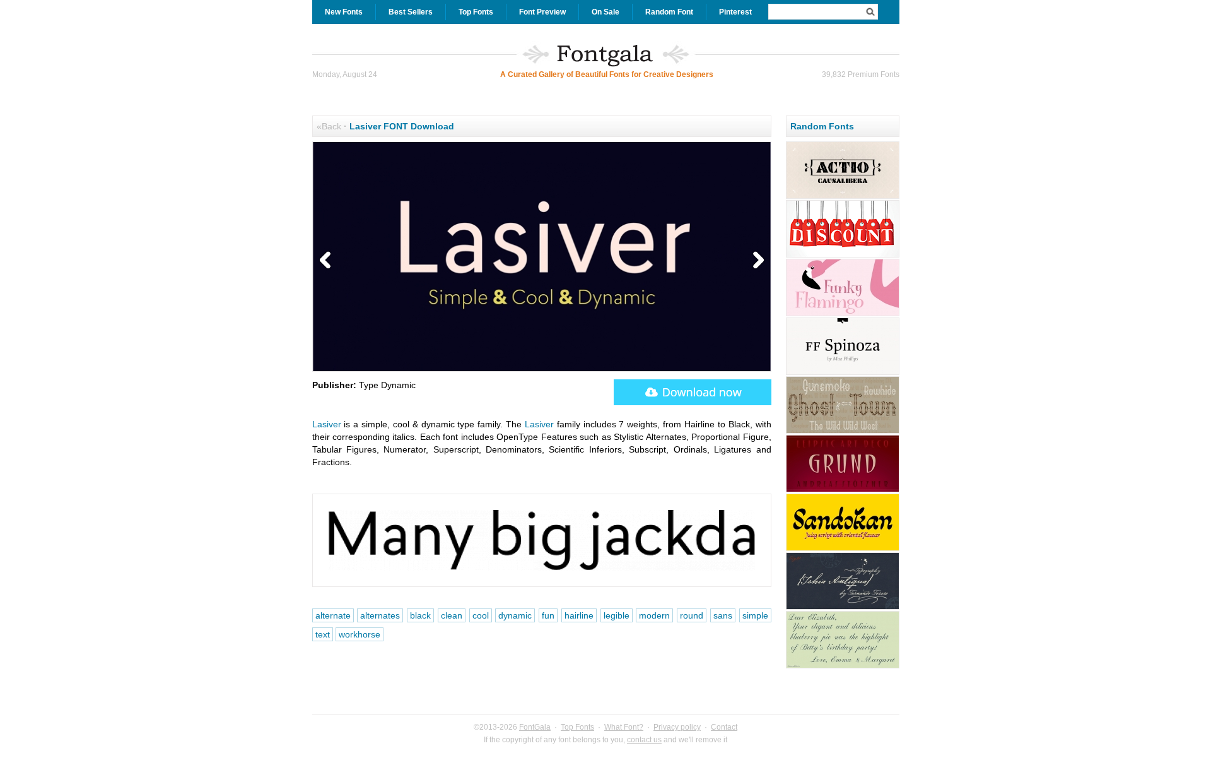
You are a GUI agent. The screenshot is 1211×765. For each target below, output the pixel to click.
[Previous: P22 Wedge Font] (328, 260)
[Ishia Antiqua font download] (842, 608)
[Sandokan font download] (842, 549)
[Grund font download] (842, 490)
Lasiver (326, 424)
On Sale (605, 12)
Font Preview (542, 12)
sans (722, 615)
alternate (333, 615)
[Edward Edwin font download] (842, 666)
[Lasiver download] (692, 392)
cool (480, 615)
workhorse (359, 634)
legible (616, 615)
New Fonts (344, 12)
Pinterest (735, 12)
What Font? (623, 727)
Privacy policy (677, 727)
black (420, 615)
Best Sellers (411, 12)
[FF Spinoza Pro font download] (842, 373)
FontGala (535, 727)
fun (548, 615)
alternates (380, 615)
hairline (579, 615)
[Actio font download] (842, 197)
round (691, 615)
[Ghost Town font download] (842, 432)
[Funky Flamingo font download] (842, 314)
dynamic (515, 615)
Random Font (669, 12)
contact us (644, 739)
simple (755, 615)
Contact (724, 727)
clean (451, 615)
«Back (329, 126)
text (322, 634)
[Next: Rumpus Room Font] (755, 260)
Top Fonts (476, 12)
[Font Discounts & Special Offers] (842, 256)
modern (654, 615)
